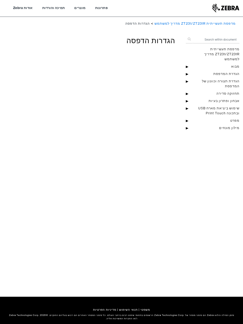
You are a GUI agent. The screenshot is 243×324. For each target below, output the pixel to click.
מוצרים (79, 8)
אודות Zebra (23, 8)
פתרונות (101, 8)
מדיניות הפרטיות (104, 309)
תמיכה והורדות (53, 8)
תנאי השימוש (128, 309)
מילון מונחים (229, 128)
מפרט (234, 120)
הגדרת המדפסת (226, 74)
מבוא (235, 66)
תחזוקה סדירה (227, 93)
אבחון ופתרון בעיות (224, 101)
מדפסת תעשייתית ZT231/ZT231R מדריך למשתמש (195, 23)
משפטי (145, 309)
